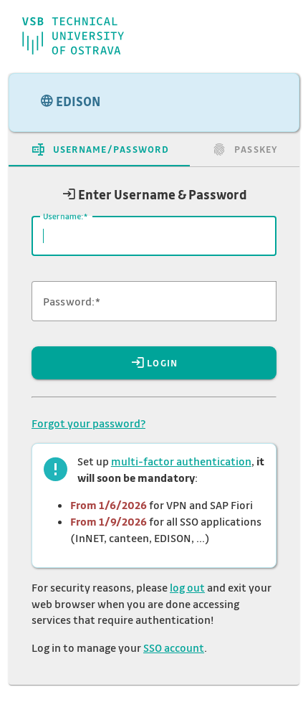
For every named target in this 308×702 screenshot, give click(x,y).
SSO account (173, 647)
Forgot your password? (88, 423)
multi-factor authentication (181, 461)
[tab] (99, 149)
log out (187, 587)
